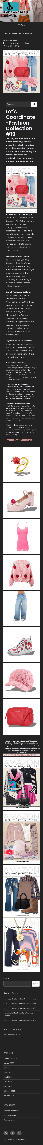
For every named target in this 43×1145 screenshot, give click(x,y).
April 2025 (7, 1082)
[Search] (34, 104)
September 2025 (10, 1058)
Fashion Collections (11, 1111)
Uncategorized (9, 1120)
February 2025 (9, 1091)
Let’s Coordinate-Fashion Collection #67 (19, 1020)
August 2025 (8, 1063)
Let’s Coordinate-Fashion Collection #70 (19, 999)
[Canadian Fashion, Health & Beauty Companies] (12, 1133)
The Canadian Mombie (15, 14)
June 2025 (7, 1072)
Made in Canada (9, 1115)
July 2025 (7, 1068)
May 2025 (7, 1077)
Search (6, 979)
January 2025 (8, 1096)
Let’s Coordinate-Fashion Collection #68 (19, 1008)
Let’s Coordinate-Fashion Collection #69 (19, 1004)
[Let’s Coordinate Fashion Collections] (5, 1133)
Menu (23, 25)
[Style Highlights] (19, 1133)
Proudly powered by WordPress (14, 1139)
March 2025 (8, 1086)
